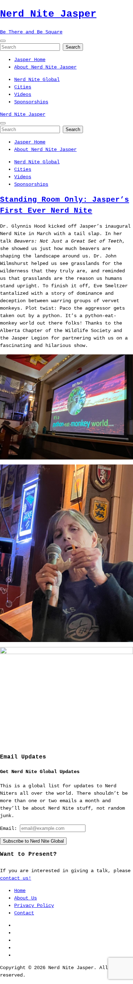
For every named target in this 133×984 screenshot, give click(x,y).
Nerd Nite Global (37, 79)
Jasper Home (29, 59)
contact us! (15, 878)
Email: (10, 828)
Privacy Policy (34, 905)
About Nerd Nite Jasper (45, 67)
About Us (25, 898)
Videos (22, 94)
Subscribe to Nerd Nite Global (33, 841)
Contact (24, 913)
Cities (22, 87)
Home (20, 890)
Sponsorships (31, 102)
